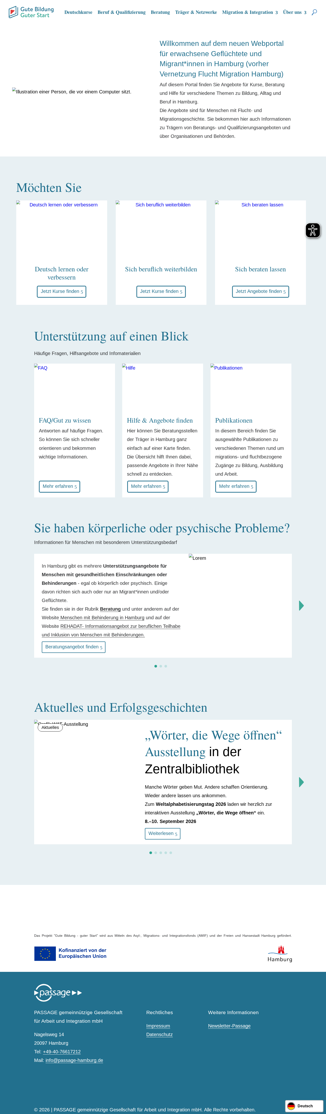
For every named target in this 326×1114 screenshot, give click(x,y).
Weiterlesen (161, 833)
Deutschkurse (78, 12)
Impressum (158, 1025)
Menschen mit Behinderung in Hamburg (101, 617)
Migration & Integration (247, 12)
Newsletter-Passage (229, 1025)
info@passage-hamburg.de (74, 1060)
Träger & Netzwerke (196, 12)
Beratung (160, 12)
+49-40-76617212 (62, 1051)
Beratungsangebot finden (72, 646)
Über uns (292, 12)
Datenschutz (159, 1034)
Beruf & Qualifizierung (122, 12)
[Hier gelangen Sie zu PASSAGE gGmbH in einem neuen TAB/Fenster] (58, 1000)
